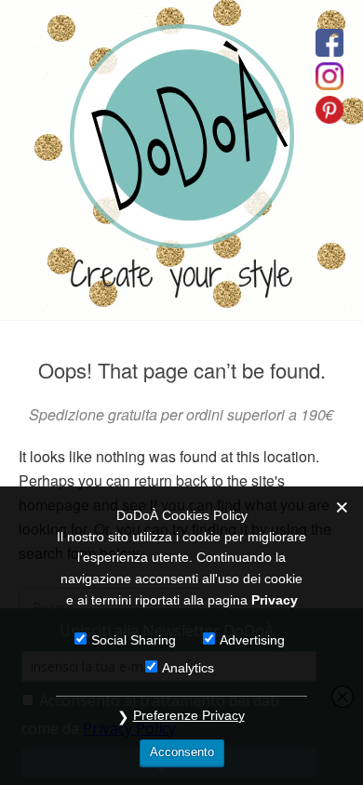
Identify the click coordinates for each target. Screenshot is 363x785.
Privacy (274, 599)
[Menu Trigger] (29, 39)
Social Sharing (133, 639)
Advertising (252, 639)
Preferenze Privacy (189, 715)
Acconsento (182, 752)
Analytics (188, 667)
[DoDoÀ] (182, 231)
